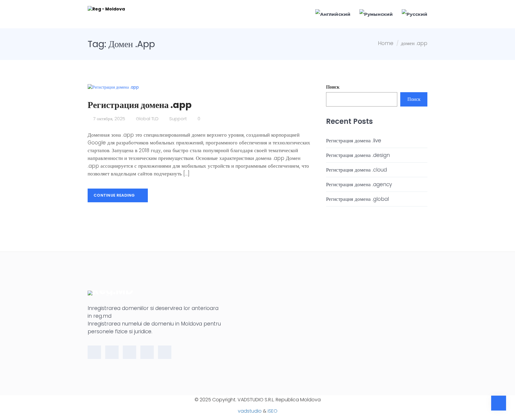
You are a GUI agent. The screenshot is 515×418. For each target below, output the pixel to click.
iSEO (272, 411)
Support (178, 118)
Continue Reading (115, 195)
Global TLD (147, 118)
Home (385, 43)
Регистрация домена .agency (359, 184)
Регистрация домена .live (353, 140)
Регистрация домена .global (357, 199)
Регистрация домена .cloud (356, 169)
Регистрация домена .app (140, 104)
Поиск (332, 87)
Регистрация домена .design (358, 155)
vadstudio (250, 411)
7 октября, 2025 (108, 118)
